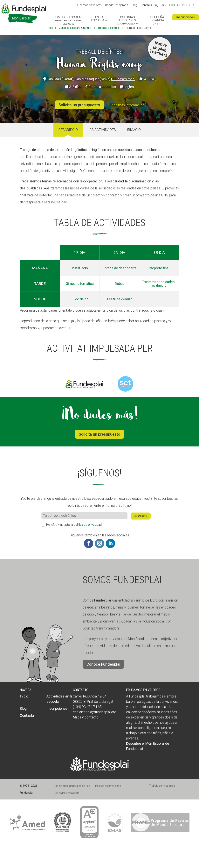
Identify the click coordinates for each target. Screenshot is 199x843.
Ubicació (133, 130)
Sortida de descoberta (119, 268)
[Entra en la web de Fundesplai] (99, 770)
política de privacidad (88, 525)
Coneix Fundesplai (182, 5)
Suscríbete (140, 515)
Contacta (146, 5)
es (162, 5)
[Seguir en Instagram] (99, 543)
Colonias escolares (126, 20)
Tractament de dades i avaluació (159, 283)
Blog (134, 5)
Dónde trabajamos (116, 5)
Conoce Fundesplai (103, 664)
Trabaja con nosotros (162, 785)
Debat (119, 284)
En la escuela (97, 19)
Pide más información (127, 105)
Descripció (68, 130)
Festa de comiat (119, 299)
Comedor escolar (68, 20)
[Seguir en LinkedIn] (110, 543)
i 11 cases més (123, 79)
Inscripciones (185, 17)
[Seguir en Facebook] (88, 543)
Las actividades (101, 130)
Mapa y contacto (85, 717)
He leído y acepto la (74, 525)
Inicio (24, 696)
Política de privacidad (108, 785)
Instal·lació (79, 268)
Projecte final (159, 268)
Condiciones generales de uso (72, 785)
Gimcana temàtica (80, 284)
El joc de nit (79, 299)
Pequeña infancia (157, 20)
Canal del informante (66, 793)
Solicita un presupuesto (79, 105)
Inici (50, 27)
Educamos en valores (88, 5)
